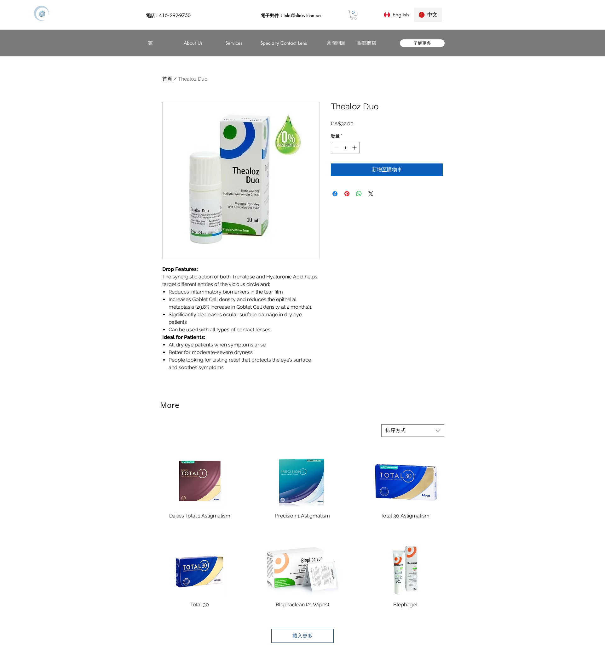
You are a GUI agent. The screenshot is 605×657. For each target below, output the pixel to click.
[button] (353, 15)
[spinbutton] (345, 147)
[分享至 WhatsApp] (359, 193)
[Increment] (355, 147)
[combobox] (412, 430)
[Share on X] (371, 193)
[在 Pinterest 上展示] (347, 193)
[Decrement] (336, 147)
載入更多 (302, 636)
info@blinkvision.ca (302, 15)
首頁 (167, 79)
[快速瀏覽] (200, 481)
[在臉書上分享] (335, 193)
